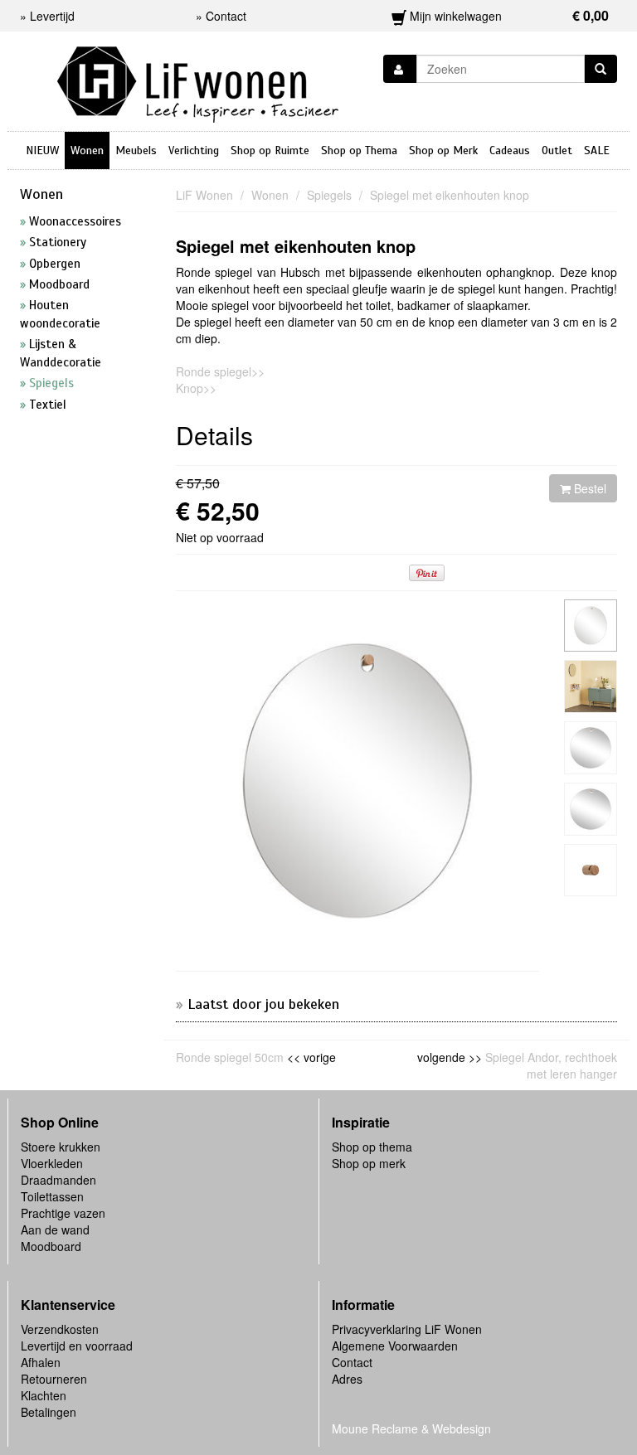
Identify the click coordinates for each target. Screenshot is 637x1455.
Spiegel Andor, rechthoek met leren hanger (551, 1065)
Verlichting (193, 150)
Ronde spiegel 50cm (230, 1057)
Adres (347, 1378)
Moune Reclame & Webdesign (411, 1428)
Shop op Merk (443, 150)
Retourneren (54, 1378)
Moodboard (51, 1246)
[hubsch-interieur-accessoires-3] (590, 686)
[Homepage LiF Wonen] (197, 79)
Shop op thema (372, 1146)
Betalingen (48, 1412)
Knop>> (196, 388)
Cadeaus (509, 150)
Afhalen (41, 1362)
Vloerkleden (52, 1163)
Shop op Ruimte (270, 150)
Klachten (43, 1395)
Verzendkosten (60, 1329)
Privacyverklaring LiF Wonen (407, 1329)
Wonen (87, 150)
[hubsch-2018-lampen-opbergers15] (590, 870)
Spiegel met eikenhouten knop (296, 246)
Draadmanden (58, 1179)
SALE (597, 150)
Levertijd (52, 15)
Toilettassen (52, 1196)
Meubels (136, 150)
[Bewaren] (400, 69)
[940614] (590, 747)
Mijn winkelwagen (508, 15)
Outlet (557, 150)
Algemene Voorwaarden (395, 1345)
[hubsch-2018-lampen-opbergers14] (590, 625)
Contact (352, 1362)
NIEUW (42, 150)
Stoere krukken (60, 1146)
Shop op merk (369, 1163)
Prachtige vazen (63, 1213)
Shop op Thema (359, 150)
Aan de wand (55, 1229)
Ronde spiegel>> (220, 371)
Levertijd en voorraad (77, 1345)
